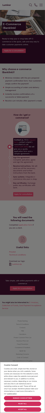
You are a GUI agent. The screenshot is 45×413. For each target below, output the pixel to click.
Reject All (22, 403)
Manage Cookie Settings (22, 398)
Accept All (22, 409)
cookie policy (12, 394)
